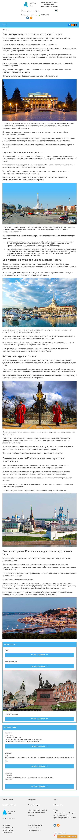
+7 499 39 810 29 (7, 828)
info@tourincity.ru (33, 828)
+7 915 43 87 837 (7, 832)
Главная (4, 29)
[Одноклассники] (72, 25)
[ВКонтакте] (69, 25)
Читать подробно (38, 655)
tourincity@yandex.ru (34, 830)
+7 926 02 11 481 (7, 830)
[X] (75, 25)
